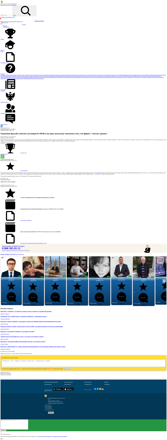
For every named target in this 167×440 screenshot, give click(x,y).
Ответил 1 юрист (4, 324)
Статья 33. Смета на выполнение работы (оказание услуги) (33, 243)
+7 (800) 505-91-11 (48, 405)
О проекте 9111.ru (87, 384)
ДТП (120, 75)
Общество (31, 77)
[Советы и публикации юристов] (2, 2)
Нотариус (15, 77)
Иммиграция (4, 76)
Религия (83, 77)
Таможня (144, 77)
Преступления (64, 77)
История (44, 76)
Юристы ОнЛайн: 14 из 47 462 (8, 254)
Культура (91, 76)
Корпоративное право (63, 76)
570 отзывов (23, 170)
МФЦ (135, 76)
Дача (98, 75)
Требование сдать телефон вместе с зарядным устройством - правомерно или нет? (24, 316)
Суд (141, 77)
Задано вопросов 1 (5, 129)
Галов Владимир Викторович (7, 159)
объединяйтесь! (13, 3)
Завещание (135, 75)
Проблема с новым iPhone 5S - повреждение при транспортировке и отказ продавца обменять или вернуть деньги (33, 346)
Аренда (40, 75)
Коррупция (70, 76)
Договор (101, 75)
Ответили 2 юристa (5, 313)
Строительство (136, 77)
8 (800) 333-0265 (39, 21)
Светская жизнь (88, 77)
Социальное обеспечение (110, 77)
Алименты (27, 75)
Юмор (30, 78)
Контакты (106, 382)
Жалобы (123, 75)
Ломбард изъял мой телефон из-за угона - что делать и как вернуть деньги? (22, 336)
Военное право (68, 75)
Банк (49, 75)
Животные (127, 75)
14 (8, 372)
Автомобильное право (11, 75)
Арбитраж (36, 75)
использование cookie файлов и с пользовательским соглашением (52, 436)
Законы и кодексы (87, 382)
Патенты (39, 77)
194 (10, 373)
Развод (79, 77)
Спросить (11, 303)
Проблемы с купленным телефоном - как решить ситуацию (17, 331)
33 (96, 174)
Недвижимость (149, 76)
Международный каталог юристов (51, 382)
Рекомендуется (4, 154)
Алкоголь (32, 75)
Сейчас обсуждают (12, 21)
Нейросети (155, 76)
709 (98, 172)
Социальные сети (120, 77)
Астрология (45, 75)
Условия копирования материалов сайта (56, 403)
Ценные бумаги (11, 78)
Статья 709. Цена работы (25, 220)
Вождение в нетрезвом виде (78, 75)
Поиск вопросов (67, 384)
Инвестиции (16, 76)
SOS (1, 23)
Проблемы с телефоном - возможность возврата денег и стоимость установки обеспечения (26, 311)
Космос (75, 76)
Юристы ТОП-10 (4, 21)
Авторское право (21, 75)
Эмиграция (26, 78)
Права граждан (57, 77)
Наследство (143, 76)
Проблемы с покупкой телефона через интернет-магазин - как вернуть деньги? (23, 341)
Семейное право (101, 77)
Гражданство (94, 75)
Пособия (52, 77)
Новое (19, 21)
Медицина (109, 76)
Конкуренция (49, 76)
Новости (10, 77)
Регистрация (21, 254)
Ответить (3, 142)
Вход (2, 19)
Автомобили (3, 75)
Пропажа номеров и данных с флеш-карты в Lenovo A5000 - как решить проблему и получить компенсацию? (32, 326)
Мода (124, 76)
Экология (21, 78)
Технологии (149, 77)
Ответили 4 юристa (5, 329)
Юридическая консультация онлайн (8, 5)
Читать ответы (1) (9, 142)
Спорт (125, 77)
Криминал (86, 76)
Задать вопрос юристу (5, 179)
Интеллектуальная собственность (26, 76)
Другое (117, 75)
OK (1, 438)
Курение (95, 76)
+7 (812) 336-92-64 (48, 408)
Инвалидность (10, 76)
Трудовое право (155, 77)
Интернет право (38, 76)
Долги (104, 75)
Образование (26, 77)
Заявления (152, 75)
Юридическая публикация (38, 78)
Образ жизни (20, 77)
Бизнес (58, 75)
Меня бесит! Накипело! (117, 76)
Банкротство (53, 75)
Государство (88, 75)
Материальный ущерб (102, 76)
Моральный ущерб (129, 76)
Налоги (138, 76)
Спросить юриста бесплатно (7, 17)
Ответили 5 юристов (5, 319)
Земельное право (159, 75)
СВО (93, 77)
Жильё (131, 75)
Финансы (5, 78)
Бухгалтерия (62, 75)
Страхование (130, 77)
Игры (164, 75)
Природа (69, 77)
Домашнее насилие (110, 75)
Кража (78, 76)
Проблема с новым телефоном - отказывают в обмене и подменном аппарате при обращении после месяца (31, 321)
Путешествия (74, 77)
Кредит (82, 76)
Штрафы (17, 78)
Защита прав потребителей (144, 75)
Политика (47, 77)
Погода (43, 77)
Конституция (55, 76)
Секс (96, 77)
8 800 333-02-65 (50, 368)
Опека (35, 77)
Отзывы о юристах (48, 384)
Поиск (16, 254)
